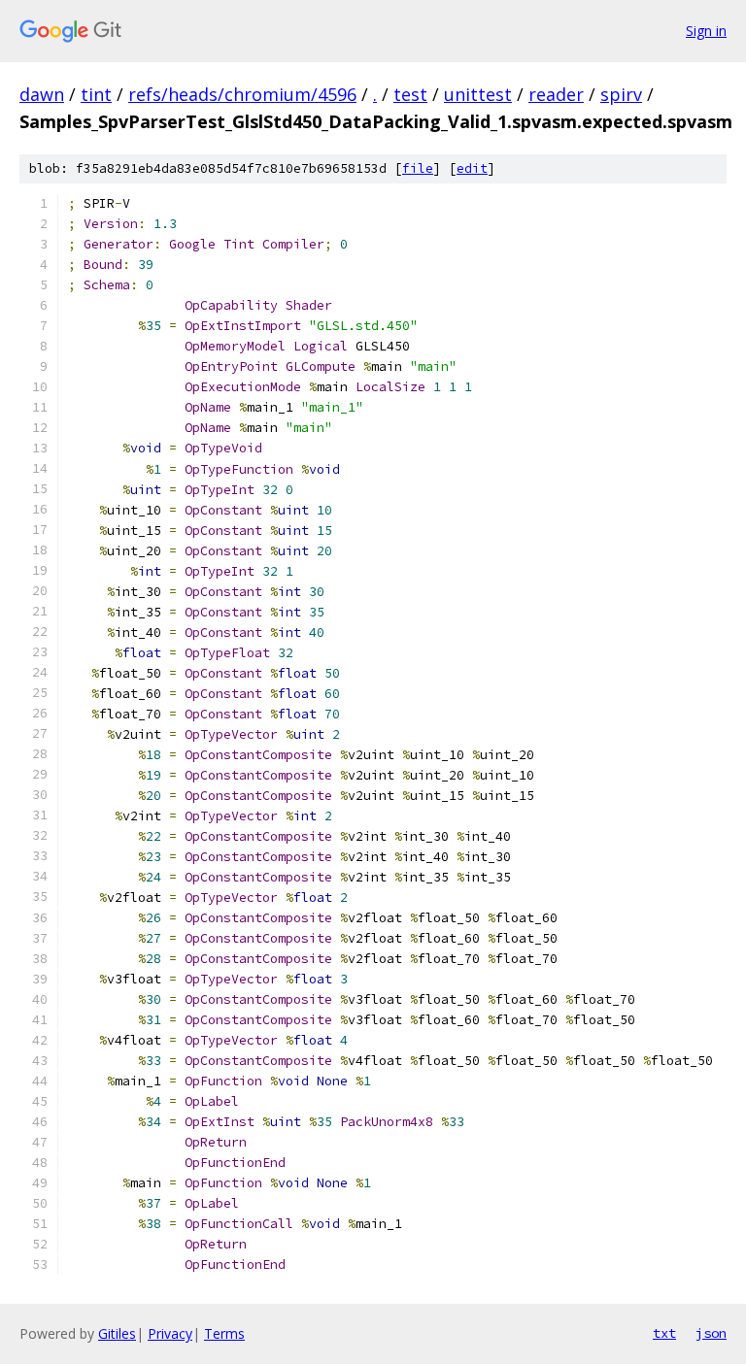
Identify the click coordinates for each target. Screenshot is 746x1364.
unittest (478, 94)
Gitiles (117, 1333)
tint (96, 94)
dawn (41, 94)
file (417, 168)
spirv (621, 94)
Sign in (706, 30)
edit (472, 168)
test (410, 94)
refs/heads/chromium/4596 (242, 94)
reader (556, 94)
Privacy (170, 1333)
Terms (224, 1333)
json (711, 1333)
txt (664, 1333)
